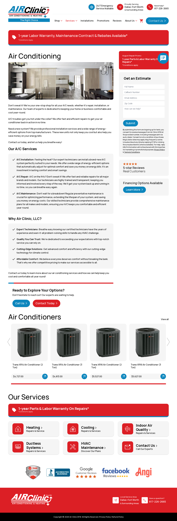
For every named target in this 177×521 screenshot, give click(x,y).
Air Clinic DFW (75, 517)
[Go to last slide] (9, 342)
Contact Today (45, 303)
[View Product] (35, 376)
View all (165, 319)
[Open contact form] (163, 58)
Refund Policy (118, 517)
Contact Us (156, 21)
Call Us (20, 303)
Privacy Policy (105, 517)
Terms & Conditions (132, 152)
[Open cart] (141, 21)
